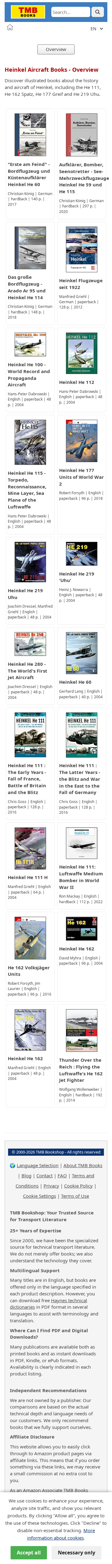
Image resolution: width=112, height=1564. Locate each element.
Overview (56, 49)
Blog (26, 1175)
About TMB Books (82, 1165)
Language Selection (37, 1165)
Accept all (29, 1552)
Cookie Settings (39, 1196)
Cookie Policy (78, 1186)
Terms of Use (75, 1196)
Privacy (51, 1186)
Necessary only (76, 1552)
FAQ (62, 1175)
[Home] (10, 27)
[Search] (97, 12)
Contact (44, 1175)
